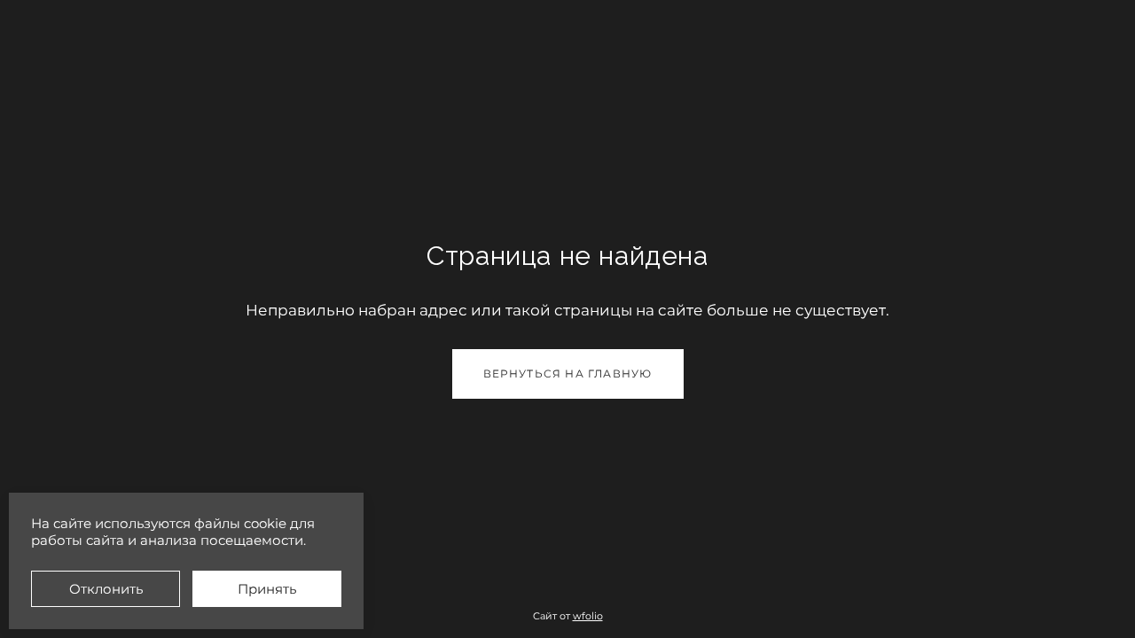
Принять (267, 588)
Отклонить (106, 588)
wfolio (588, 616)
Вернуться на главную (568, 373)
